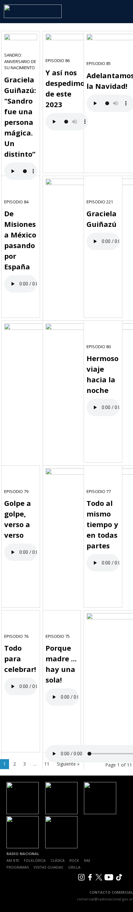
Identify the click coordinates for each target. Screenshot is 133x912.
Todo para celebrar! (20, 658)
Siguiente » (68, 764)
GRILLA (74, 867)
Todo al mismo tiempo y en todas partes (102, 524)
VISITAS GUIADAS (48, 867)
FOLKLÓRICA (35, 860)
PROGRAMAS (17, 867)
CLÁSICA (58, 860)
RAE (87, 860)
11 (46, 764)
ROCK (74, 860)
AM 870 (12, 860)
